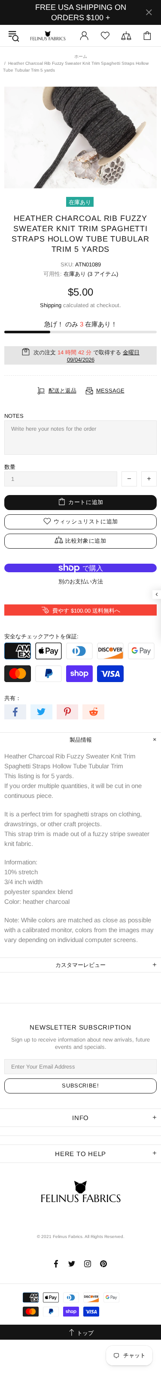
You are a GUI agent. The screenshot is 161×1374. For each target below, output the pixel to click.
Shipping (50, 305)
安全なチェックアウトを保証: (41, 636)
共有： (12, 698)
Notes (14, 416)
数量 (9, 467)
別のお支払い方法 (80, 581)
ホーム (80, 56)
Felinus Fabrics (47, 36)
